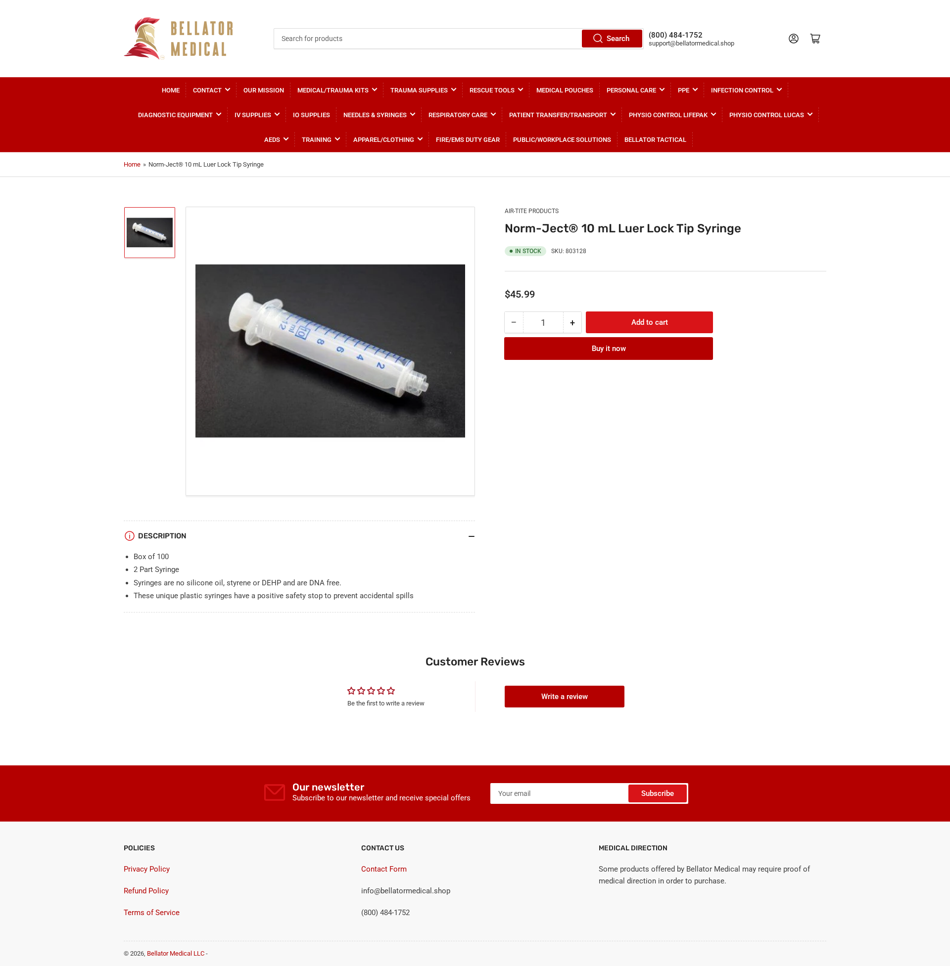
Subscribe (657, 793)
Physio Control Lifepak (668, 115)
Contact (207, 90)
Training (317, 139)
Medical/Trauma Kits (333, 90)
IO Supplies (311, 115)
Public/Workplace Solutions (562, 139)
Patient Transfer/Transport (558, 115)
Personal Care (631, 90)
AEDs (272, 139)
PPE (683, 90)
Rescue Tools (492, 90)
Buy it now (609, 348)
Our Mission (263, 90)
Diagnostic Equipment (175, 115)
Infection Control (742, 90)
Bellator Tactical (655, 139)
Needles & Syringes (375, 115)
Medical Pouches (564, 90)
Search (618, 38)
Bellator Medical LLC (175, 953)
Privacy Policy (147, 869)
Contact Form (384, 869)
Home (171, 90)
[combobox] (459, 38)
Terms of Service (152, 912)
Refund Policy (146, 890)
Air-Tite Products (532, 211)
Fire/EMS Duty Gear (468, 139)
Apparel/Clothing (383, 139)
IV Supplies (253, 115)
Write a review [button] (564, 696)
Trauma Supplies (419, 90)
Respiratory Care (457, 115)
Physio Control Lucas (766, 115)
